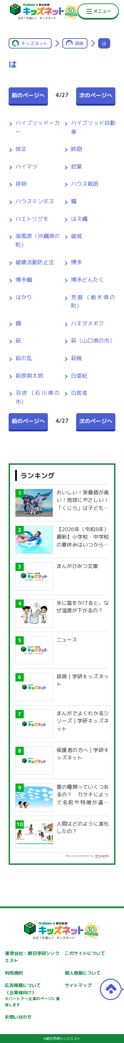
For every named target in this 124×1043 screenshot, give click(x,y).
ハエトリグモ (32, 219)
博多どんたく (87, 279)
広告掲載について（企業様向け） (32, 995)
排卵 (21, 183)
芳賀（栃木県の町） (93, 301)
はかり (24, 297)
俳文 (21, 149)
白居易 (79, 393)
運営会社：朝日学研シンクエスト (32, 957)
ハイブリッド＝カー (38, 127)
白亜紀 (79, 375)
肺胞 (76, 149)
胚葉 (76, 166)
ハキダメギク (87, 323)
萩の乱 (24, 358)
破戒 (76, 236)
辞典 (79, 43)
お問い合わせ (18, 1017)
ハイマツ (27, 166)
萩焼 (76, 358)
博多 (76, 262)
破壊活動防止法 (35, 262)
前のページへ (28, 95)
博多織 (24, 279)
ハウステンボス (35, 201)
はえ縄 (79, 219)
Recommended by (80, 855)
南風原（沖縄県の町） (38, 240)
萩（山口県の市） (93, 340)
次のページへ (95, 95)
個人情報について (83, 973)
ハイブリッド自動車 (93, 127)
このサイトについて (85, 953)
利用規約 (14, 973)
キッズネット (34, 43)
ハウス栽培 (85, 183)
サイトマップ (78, 985)
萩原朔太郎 (29, 375)
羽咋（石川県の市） (38, 397)
